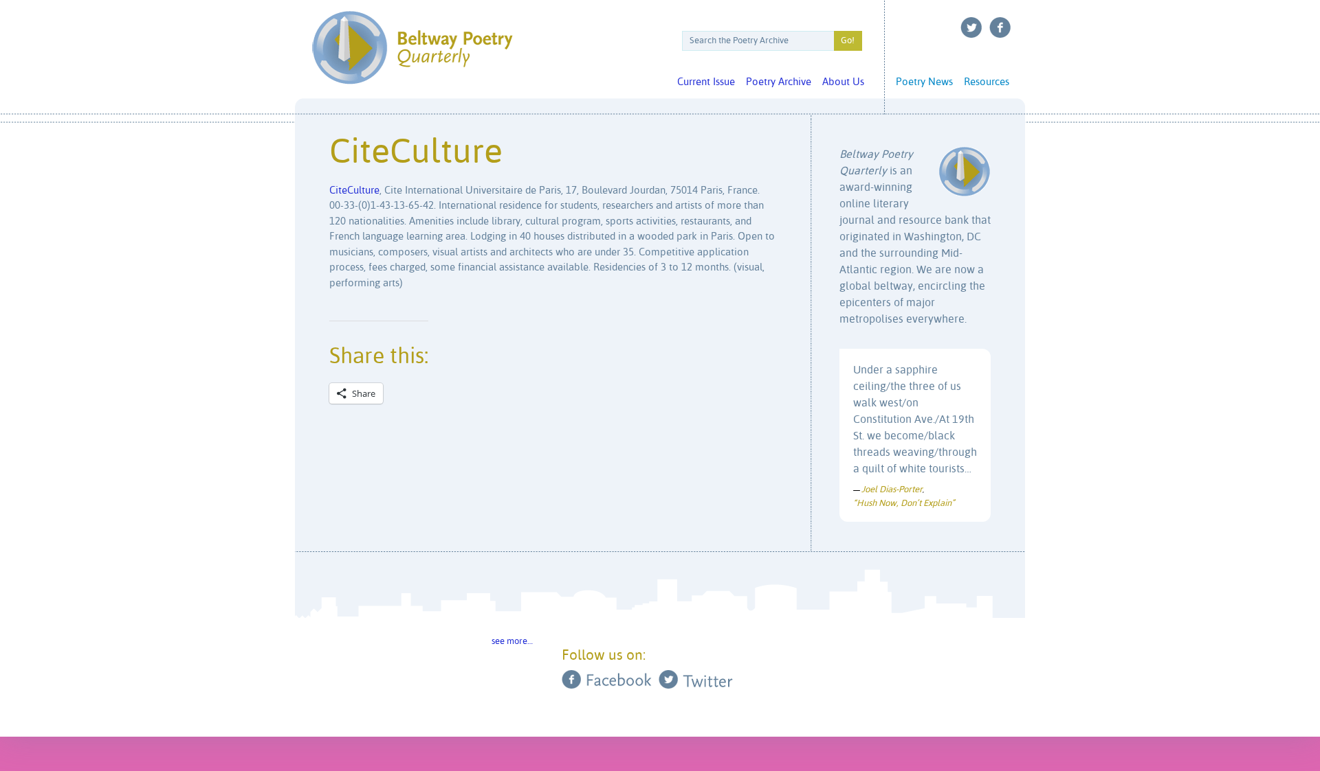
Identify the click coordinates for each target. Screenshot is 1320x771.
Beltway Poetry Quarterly (412, 47)
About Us (843, 82)
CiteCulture (354, 190)
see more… (512, 641)
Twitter (971, 27)
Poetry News (924, 82)
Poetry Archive (778, 82)
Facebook (1000, 27)
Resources (986, 82)
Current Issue (706, 82)
